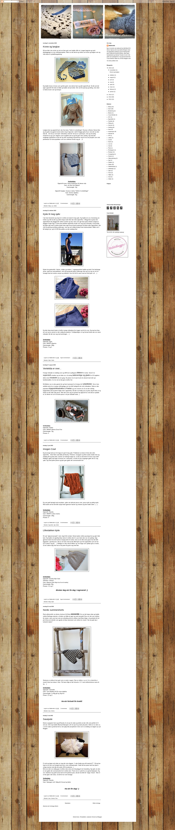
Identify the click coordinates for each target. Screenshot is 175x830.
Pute (56, 798)
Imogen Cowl (49, 449)
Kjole (49, 360)
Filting (110, 123)
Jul (109, 139)
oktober (112, 75)
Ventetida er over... (52, 368)
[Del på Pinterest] (79, 204)
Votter (109, 179)
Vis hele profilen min (112, 60)
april (111, 84)
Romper (110, 152)
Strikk (55, 205)
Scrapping (111, 154)
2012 (110, 99)
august (112, 77)
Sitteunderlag (112, 158)
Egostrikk (50, 525)
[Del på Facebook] (77, 204)
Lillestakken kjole (51, 530)
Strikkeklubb (111, 166)
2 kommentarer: (64, 440)
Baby (49, 205)
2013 (110, 97)
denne (81, 183)
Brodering (111, 111)
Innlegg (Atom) (54, 806)
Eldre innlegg (96, 803)
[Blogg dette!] (73, 204)
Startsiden (67, 803)
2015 (110, 68)
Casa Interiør (111, 115)
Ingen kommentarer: (65, 357)
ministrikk (52, 689)
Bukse (110, 113)
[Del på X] (75, 204)
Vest (109, 177)
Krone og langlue (51, 46)
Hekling (110, 127)
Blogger (100, 817)
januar (112, 91)
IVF (109, 135)
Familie (110, 121)
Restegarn (111, 150)
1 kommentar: (63, 708)
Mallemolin (112, 45)
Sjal (54, 525)
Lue (52, 205)
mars (111, 87)
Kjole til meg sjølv (51, 214)
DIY (109, 117)
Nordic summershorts (53, 610)
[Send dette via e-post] (71, 204)
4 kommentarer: (64, 203)
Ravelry (51, 512)
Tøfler (109, 175)
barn (49, 711)
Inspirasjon (111, 131)
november (113, 70)
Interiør (53, 798)
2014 (110, 94)
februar (112, 89)
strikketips (111, 168)
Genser (110, 125)
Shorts (52, 711)
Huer (109, 129)
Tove (109, 172)
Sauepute (47, 719)
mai (111, 82)
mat (109, 146)
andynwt (89, 817)
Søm (109, 170)
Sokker (110, 162)
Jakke (110, 137)
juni (111, 79)
